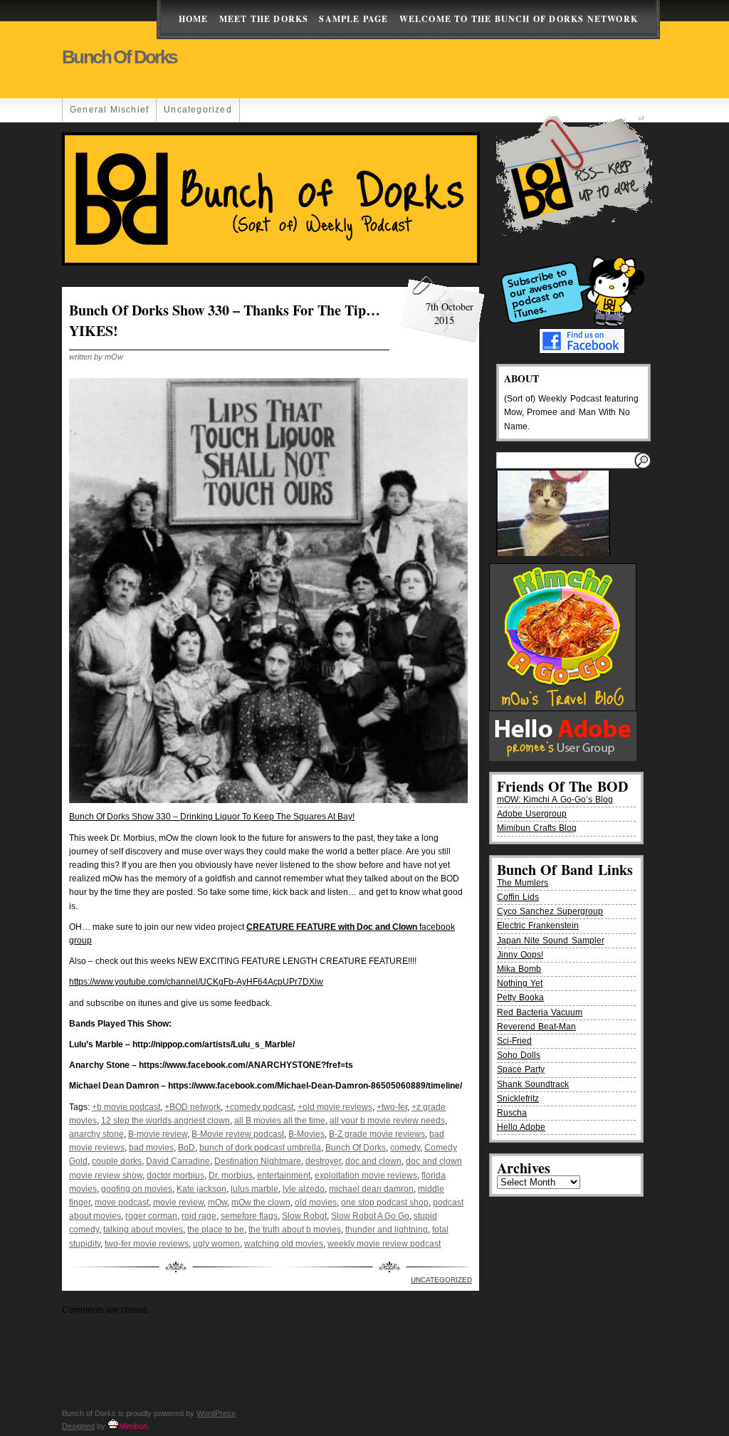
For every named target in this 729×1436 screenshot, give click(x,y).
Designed (78, 1426)
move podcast (122, 1202)
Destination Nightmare (257, 1161)
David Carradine (178, 1161)
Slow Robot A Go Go (370, 1216)
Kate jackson (201, 1189)
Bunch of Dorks (119, 57)
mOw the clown (260, 1202)
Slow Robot (304, 1216)
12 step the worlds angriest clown (165, 1121)
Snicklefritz (518, 1099)
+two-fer (392, 1107)
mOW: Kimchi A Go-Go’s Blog (555, 800)
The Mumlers (522, 883)
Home (194, 19)
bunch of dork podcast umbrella (260, 1148)
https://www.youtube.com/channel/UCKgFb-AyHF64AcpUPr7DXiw (196, 982)
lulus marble (254, 1189)
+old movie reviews (335, 1107)
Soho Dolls (518, 1055)
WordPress (216, 1413)
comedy (405, 1148)
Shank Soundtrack (533, 1084)
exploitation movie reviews (366, 1175)
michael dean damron (371, 1189)
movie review (178, 1202)
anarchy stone (96, 1134)
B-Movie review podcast (238, 1134)
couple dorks (117, 1161)
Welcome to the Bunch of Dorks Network (518, 19)
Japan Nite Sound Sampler (550, 940)
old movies (316, 1202)
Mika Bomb (519, 969)
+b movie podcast (126, 1107)
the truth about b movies (294, 1230)
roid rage (199, 1216)
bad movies (151, 1148)
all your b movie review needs (387, 1121)
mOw (217, 1202)
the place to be (215, 1230)
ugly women (216, 1244)
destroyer (323, 1161)
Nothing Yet (519, 983)
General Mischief (109, 110)
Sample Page (353, 19)
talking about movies (143, 1230)
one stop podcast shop (385, 1202)
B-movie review (157, 1134)
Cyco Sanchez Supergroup (550, 911)
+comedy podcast (259, 1107)
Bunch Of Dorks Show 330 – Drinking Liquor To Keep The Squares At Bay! (212, 817)
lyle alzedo (304, 1189)
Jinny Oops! (520, 955)
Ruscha (512, 1113)
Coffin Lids (518, 897)
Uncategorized (198, 110)
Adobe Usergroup (532, 814)
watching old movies (283, 1244)
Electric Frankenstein (538, 926)
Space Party (521, 1069)
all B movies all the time (279, 1121)
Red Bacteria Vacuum (539, 1012)
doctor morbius (175, 1175)
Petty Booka (520, 997)
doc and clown (373, 1161)
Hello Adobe (521, 1127)
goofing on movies (136, 1189)
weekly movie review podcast (384, 1244)
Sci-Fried (514, 1041)
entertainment (283, 1175)
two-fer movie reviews (147, 1244)
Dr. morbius (231, 1175)
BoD (186, 1148)
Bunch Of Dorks (355, 1148)
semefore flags (249, 1216)
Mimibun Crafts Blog (537, 828)
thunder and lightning (386, 1230)
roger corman (151, 1216)
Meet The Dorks (264, 19)
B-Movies (306, 1134)
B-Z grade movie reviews (377, 1134)
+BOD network (192, 1107)
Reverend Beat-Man (536, 1027)
